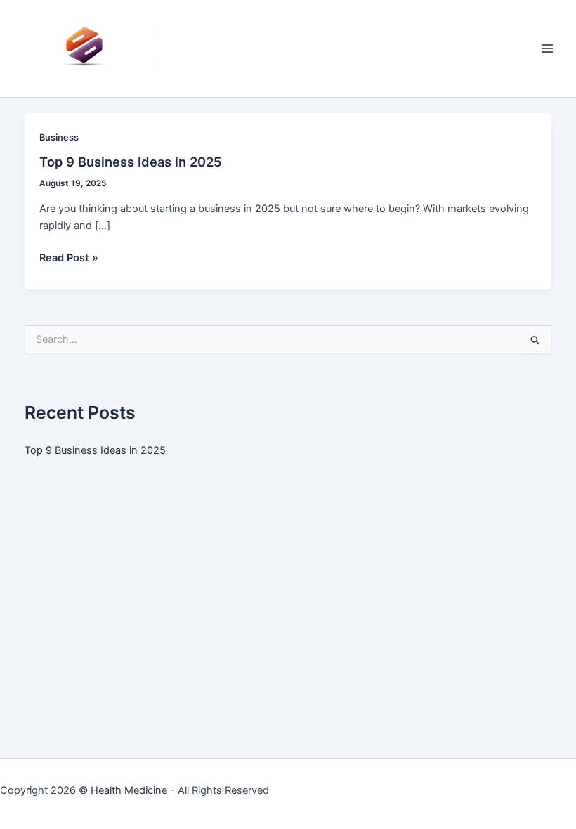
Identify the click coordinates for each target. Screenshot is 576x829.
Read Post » (68, 258)
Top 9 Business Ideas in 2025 (130, 161)
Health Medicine (129, 790)
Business (59, 137)
